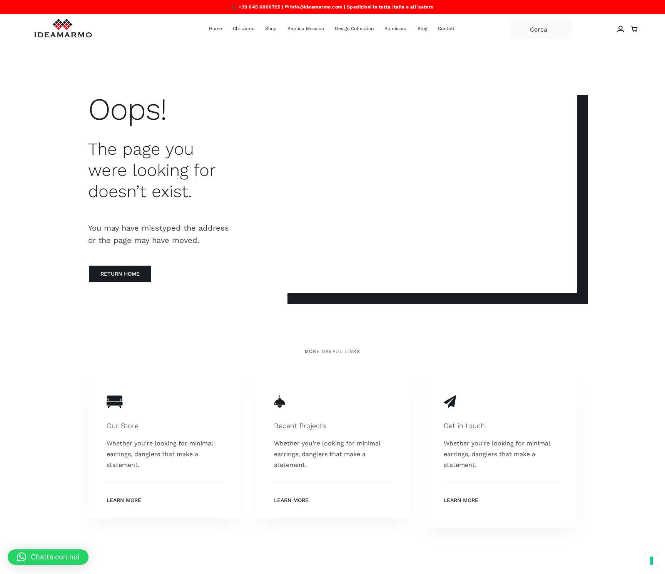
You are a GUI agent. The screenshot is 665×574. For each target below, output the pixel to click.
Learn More (124, 500)
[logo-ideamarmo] (63, 21)
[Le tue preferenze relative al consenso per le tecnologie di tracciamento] (651, 560)
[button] (48, 557)
